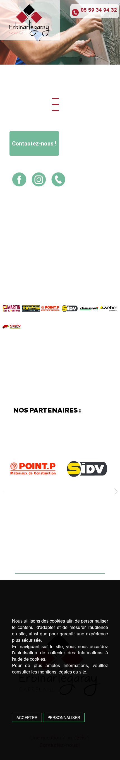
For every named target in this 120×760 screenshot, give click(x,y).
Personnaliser (63, 717)
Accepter (26, 717)
